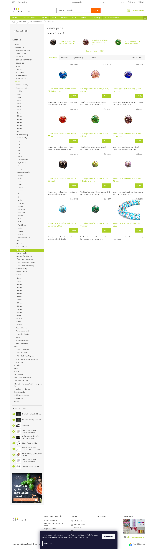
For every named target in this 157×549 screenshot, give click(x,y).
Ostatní (20, 222)
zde (87, 537)
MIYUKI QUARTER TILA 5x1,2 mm (27, 359)
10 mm (19, 116)
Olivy (19, 197)
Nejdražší (64, 58)
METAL (18, 66)
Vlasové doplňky (19, 392)
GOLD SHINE (20, 63)
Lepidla (16, 401)
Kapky (20, 184)
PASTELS (19, 69)
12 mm (19, 119)
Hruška (19, 91)
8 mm (19, 113)
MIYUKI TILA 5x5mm (22, 350)
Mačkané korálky (22, 135)
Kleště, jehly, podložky (22, 395)
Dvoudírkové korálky (24, 237)
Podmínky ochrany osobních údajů (54, 524)
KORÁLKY (17, 82)
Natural (19, 322)
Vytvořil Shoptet (139, 544)
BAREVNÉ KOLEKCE (20, 47)
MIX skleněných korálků (25, 256)
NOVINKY (17, 44)
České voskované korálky (26, 262)
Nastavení (48, 543)
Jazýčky (20, 181)
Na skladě (21, 31)
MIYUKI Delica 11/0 (22, 353)
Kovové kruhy (18, 398)
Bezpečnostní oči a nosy (22, 389)
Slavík (19, 97)
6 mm (19, 110)
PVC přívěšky (18, 375)
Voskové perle (22, 253)
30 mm (19, 306)
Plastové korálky (22, 328)
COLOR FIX (19, 57)
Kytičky (20, 188)
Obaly (16, 368)
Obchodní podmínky (76, 2)
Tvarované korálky (23, 172)
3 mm (19, 100)
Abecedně (92, 58)
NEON (20, 156)
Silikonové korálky (22, 340)
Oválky (20, 200)
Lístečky (20, 191)
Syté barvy (22, 163)
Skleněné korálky (22, 85)
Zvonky (20, 231)
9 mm (19, 166)
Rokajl (18, 337)
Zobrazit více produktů (94, 51)
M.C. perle (20, 244)
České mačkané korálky (25, 259)
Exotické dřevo (22, 272)
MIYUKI (16, 346)
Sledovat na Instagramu (135, 537)
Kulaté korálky (22, 138)
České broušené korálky (25, 266)
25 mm (19, 303)
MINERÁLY (17, 365)
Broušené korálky (23, 88)
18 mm (19, 128)
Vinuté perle (21, 250)
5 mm (19, 107)
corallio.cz (77, 528)
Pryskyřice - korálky (23, 334)
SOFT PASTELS (21, 72)
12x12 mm (21, 212)
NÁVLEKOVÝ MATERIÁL (21, 381)
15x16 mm (21, 209)
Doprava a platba (50, 529)
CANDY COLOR (21, 54)
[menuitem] (15, 18)
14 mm (19, 122)
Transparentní (23, 160)
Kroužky (19, 318)
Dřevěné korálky (21, 269)
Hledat (96, 10)
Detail (73, 96)
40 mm (19, 312)
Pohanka (21, 203)
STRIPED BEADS (21, 75)
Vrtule (20, 228)
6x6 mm (20, 219)
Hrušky (20, 178)
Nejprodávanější (78, 58)
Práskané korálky (22, 247)
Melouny (20, 194)
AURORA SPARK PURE (23, 51)
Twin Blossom (22, 225)
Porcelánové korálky (23, 331)
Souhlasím (108, 536)
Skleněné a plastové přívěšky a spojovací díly (28, 385)
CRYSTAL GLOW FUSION (24, 60)
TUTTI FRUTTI (21, 79)
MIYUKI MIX (19, 362)
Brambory (21, 175)
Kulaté (19, 275)
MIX (18, 131)
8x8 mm (20, 216)
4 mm (19, 103)
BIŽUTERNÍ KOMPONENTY (22, 378)
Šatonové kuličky (22, 343)
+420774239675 (79, 524)
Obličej (19, 315)
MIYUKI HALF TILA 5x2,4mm (25, 356)
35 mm (19, 309)
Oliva (19, 94)
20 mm (19, 300)
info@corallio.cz (79, 521)
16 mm (19, 125)
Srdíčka (20, 206)
